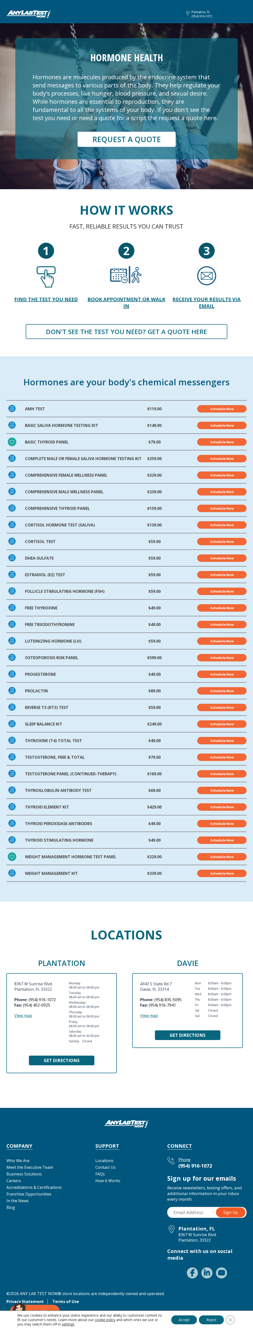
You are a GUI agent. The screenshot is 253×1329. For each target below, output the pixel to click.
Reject (211, 1319)
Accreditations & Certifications (34, 1187)
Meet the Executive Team (29, 1167)
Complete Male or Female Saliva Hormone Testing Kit (83, 458)
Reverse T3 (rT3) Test (46, 707)
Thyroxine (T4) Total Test (53, 740)
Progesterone (40, 674)
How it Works (107, 1180)
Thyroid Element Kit (47, 807)
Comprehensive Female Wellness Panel (66, 475)
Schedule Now (222, 409)
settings (68, 1324)
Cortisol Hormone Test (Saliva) (60, 525)
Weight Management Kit (51, 873)
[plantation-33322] (28, 13)
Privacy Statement (25, 1301)
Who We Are (17, 1160)
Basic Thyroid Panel (47, 442)
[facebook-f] (192, 1272)
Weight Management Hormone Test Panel (70, 857)
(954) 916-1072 (201, 16)
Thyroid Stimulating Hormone (59, 840)
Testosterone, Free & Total (55, 757)
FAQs (100, 1174)
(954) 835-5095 (168, 999)
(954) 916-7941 (162, 1005)
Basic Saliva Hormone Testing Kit (61, 425)
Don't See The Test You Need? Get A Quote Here (126, 331)
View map (23, 1015)
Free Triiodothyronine (50, 624)
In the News (17, 1200)
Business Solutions (24, 1174)
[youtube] (221, 1272)
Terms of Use (65, 1301)
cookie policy (105, 1319)
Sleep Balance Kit (43, 724)
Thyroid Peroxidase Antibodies (58, 823)
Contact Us (105, 1167)
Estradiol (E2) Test (45, 574)
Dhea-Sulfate (39, 558)
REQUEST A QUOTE (126, 139)
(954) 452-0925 (36, 1005)
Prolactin (36, 691)
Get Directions (62, 1060)
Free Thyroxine (41, 608)
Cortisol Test (40, 541)
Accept (184, 1319)
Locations (104, 1160)
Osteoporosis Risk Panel (51, 657)
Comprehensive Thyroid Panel (57, 508)
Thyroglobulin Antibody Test (58, 790)
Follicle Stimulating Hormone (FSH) (65, 591)
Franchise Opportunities (28, 1194)
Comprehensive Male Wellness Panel (64, 492)
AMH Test (35, 409)
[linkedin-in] (206, 1272)
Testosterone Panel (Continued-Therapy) (70, 774)
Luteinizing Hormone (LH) (53, 641)
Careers (13, 1180)
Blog (10, 1207)
